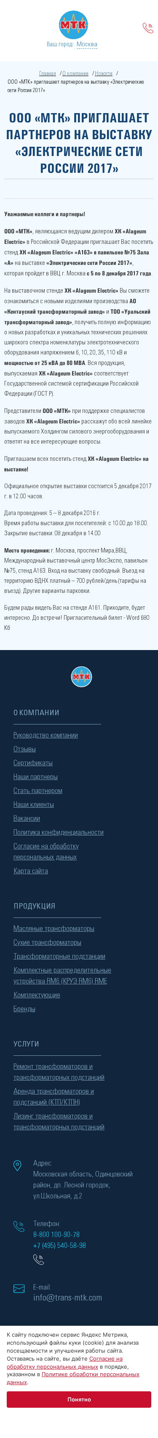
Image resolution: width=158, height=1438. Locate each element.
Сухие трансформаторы (47, 942)
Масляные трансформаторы (53, 929)
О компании (75, 74)
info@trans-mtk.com (67, 1297)
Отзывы (24, 749)
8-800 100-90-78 (56, 1235)
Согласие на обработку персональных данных (46, 852)
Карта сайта (30, 871)
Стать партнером (37, 791)
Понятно (79, 1399)
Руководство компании (45, 735)
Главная (47, 74)
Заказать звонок (148, 27)
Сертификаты (33, 763)
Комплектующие (36, 995)
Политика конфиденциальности (58, 832)
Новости (103, 74)
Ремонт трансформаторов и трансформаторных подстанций (58, 1072)
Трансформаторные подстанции (59, 956)
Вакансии (26, 818)
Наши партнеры (35, 777)
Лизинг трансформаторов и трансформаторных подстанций (58, 1122)
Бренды (24, 1009)
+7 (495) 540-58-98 (59, 1246)
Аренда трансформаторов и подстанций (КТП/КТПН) (53, 1097)
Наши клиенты (33, 805)
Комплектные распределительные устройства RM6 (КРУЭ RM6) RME (62, 976)
